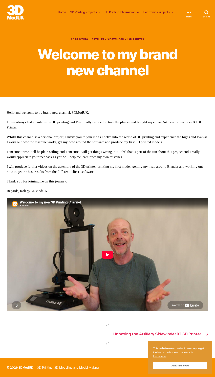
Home (62, 12)
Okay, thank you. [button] (180, 365)
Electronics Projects (156, 12)
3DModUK (25, 367)
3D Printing (79, 39)
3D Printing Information (119, 12)
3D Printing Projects (83, 12)
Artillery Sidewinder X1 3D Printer (117, 39)
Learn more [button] (159, 356)
